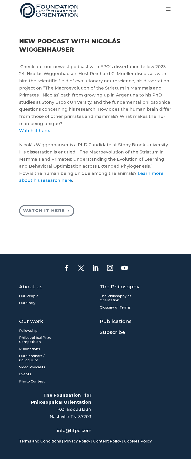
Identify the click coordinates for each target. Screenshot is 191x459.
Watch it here (44, 210)
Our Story (27, 303)
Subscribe (112, 333)
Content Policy (107, 441)
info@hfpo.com (74, 430)
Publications (29, 349)
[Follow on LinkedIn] (95, 268)
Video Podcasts (32, 367)
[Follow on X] (81, 268)
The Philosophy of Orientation (115, 298)
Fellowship (28, 331)
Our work (31, 322)
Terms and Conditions (40, 441)
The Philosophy (120, 287)
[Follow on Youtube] (124, 268)
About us (30, 287)
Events (25, 374)
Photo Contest (32, 381)
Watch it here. (34, 130)
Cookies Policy (138, 441)
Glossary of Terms (115, 307)
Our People (28, 296)
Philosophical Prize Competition (35, 340)
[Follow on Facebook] (66, 268)
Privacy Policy (77, 441)
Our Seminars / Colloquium (31, 358)
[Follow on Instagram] (110, 268)
